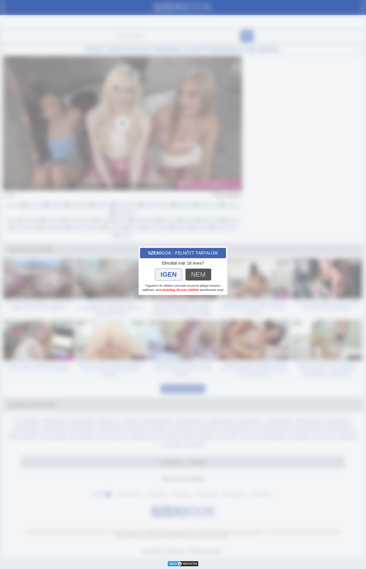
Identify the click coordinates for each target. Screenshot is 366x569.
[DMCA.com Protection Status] (183, 563)
